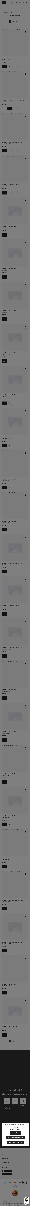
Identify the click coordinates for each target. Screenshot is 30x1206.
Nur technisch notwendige (15, 1137)
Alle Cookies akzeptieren (15, 1142)
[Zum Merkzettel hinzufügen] (25, 32)
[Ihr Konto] (23, 2)
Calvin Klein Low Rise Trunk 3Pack (11, 858)
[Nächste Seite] (20, 21)
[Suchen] (20, 2)
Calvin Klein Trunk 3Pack (9, 479)
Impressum (18, 1129)
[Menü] (16, 2)
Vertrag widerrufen (15, 1198)
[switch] (26, 1204)
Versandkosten (6, 1203)
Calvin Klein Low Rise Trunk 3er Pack (12, 58)
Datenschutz (12, 1129)
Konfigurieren (15, 1133)
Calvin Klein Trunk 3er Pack (9, 226)
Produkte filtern (16, 15)
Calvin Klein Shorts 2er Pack (10, 1026)
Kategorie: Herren (7, 12)
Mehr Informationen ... (15, 1127)
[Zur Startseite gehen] (4, 2)
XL (20, 66)
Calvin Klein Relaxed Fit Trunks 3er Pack (13, 100)
